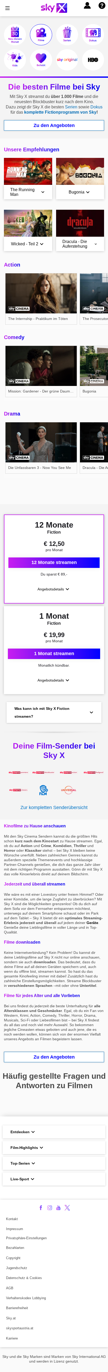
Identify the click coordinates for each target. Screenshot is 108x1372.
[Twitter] (67, 1207)
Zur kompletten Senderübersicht (54, 807)
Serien (71, 107)
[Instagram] (49, 1207)
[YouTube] (58, 1207)
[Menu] (7, 8)
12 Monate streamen (54, 562)
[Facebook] (41, 1207)
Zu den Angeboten (54, 125)
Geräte (92, 923)
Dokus (96, 107)
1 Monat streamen (54, 653)
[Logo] (54, 8)
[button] (87, 5)
